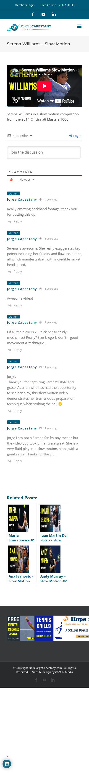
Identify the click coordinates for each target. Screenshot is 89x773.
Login (76, 136)
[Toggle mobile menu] (79, 26)
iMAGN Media (64, 672)
